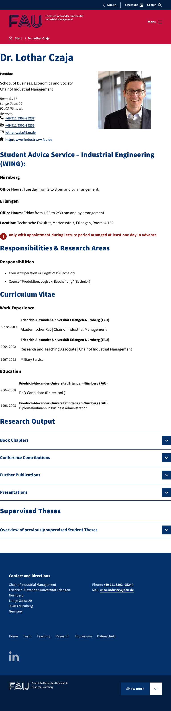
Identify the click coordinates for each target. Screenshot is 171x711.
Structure (131, 5)
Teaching (43, 636)
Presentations (14, 492)
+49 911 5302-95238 (20, 125)
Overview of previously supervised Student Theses (49, 530)
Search (151, 5)
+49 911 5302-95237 (20, 118)
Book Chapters (14, 440)
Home (13, 636)
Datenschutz (106, 636)
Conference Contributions (25, 458)
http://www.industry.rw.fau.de (28, 139)
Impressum (83, 636)
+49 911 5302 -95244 (118, 584)
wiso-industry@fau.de (117, 590)
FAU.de (111, 5)
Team (27, 636)
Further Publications (20, 475)
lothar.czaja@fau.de (20, 132)
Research (62, 636)
